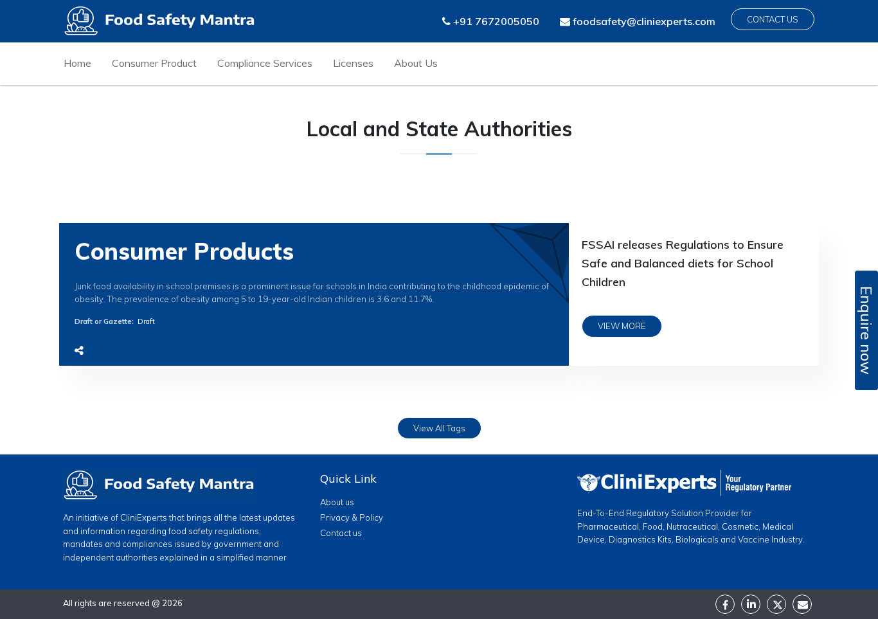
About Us (416, 63)
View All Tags (439, 428)
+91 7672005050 (495, 21)
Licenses (353, 63)
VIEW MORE (622, 326)
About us (337, 502)
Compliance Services (264, 63)
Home (77, 63)
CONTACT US (772, 19)
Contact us (341, 533)
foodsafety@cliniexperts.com (642, 21)
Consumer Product (154, 63)
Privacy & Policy (351, 517)
